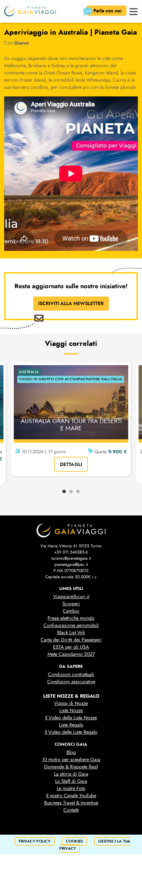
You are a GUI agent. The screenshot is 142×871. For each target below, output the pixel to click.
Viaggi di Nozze (71, 703)
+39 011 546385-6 (71, 552)
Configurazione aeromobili (71, 625)
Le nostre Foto (71, 788)
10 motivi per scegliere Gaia (71, 759)
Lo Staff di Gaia (71, 781)
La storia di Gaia (71, 774)
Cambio (71, 611)
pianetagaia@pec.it (71, 564)
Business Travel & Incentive (71, 803)
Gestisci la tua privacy (94, 845)
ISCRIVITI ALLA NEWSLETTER (71, 303)
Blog (71, 752)
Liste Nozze (71, 710)
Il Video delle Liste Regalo (71, 732)
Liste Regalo (71, 725)
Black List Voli (71, 632)
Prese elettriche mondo (71, 618)
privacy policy (35, 841)
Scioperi (71, 604)
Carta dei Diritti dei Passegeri (71, 640)
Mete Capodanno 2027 (71, 654)
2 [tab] (71, 491)
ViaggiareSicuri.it (71, 596)
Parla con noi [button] (108, 10)
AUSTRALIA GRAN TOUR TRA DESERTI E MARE (71, 425)
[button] (133, 11)
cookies (74, 841)
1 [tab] (64, 491)
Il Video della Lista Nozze (71, 718)
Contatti (71, 810)
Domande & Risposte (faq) (71, 767)
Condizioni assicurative (71, 681)
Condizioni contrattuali (71, 674)
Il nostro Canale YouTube (71, 795)
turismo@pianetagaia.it (71, 558)
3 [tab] (77, 491)
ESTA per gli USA (71, 647)
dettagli (71, 464)
